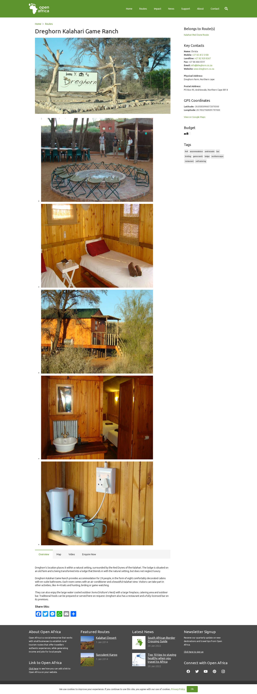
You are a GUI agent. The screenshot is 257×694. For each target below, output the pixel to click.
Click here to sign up (194, 652)
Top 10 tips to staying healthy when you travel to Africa (162, 658)
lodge (207, 156)
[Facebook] (188, 671)
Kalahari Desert (106, 637)
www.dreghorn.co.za (204, 69)
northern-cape (217, 156)
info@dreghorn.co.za (201, 65)
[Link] (39, 9)
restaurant (189, 161)
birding (188, 156)
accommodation (196, 151)
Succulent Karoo (106, 654)
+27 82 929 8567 (203, 58)
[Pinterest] (214, 671)
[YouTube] (205, 671)
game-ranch (198, 156)
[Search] (226, 8)
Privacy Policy (178, 689)
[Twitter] (197, 671)
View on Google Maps (194, 117)
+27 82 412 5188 (200, 55)
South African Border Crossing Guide (161, 639)
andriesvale (209, 151)
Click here (33, 668)
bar (217, 151)
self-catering (201, 161)
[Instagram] (223, 671)
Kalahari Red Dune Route (196, 35)
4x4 (186, 151)
